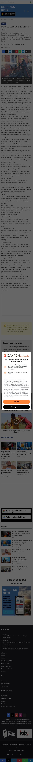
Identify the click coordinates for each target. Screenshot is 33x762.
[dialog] (16, 381)
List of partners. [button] (25, 387)
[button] (16, 377)
